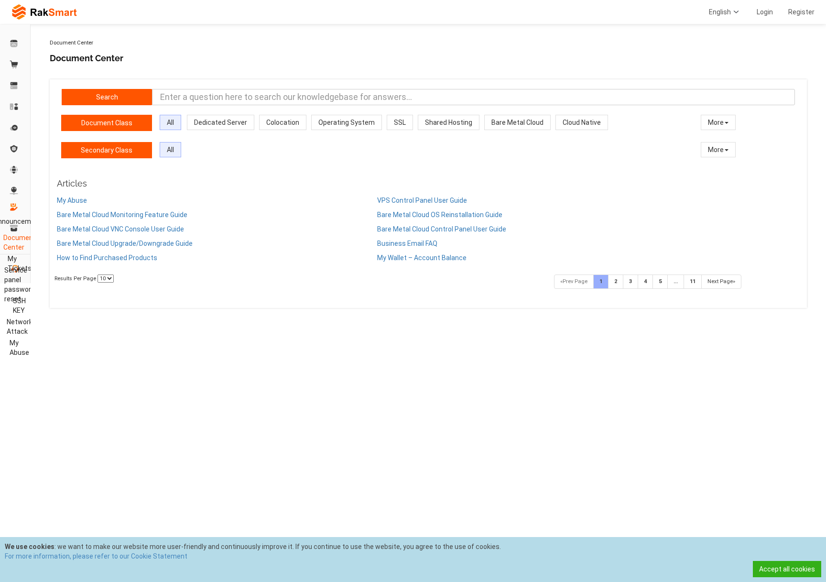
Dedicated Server (220, 122)
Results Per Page (76, 278)
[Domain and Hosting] (15, 170)
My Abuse (72, 200)
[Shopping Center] (15, 64)
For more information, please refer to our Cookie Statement (96, 556)
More (716, 122)
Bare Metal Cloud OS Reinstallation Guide (439, 215)
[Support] (15, 207)
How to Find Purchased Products (107, 258)
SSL (400, 122)
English (720, 12)
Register (801, 12)
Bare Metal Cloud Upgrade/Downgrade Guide (125, 243)
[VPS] (15, 127)
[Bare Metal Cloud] (15, 106)
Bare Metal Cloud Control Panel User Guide (441, 229)
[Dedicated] (15, 85)
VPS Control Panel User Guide (422, 200)
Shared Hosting (448, 122)
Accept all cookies (787, 569)
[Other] (15, 149)
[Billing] (15, 228)
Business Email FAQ (407, 243)
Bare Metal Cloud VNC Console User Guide (120, 229)
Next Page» (721, 281)
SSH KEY (19, 305)
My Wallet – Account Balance (422, 258)
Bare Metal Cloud (517, 122)
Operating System (346, 122)
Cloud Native (582, 122)
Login (765, 12)
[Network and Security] (15, 191)
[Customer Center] (15, 43)
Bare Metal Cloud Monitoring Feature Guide (122, 215)
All (170, 122)
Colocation (282, 122)
